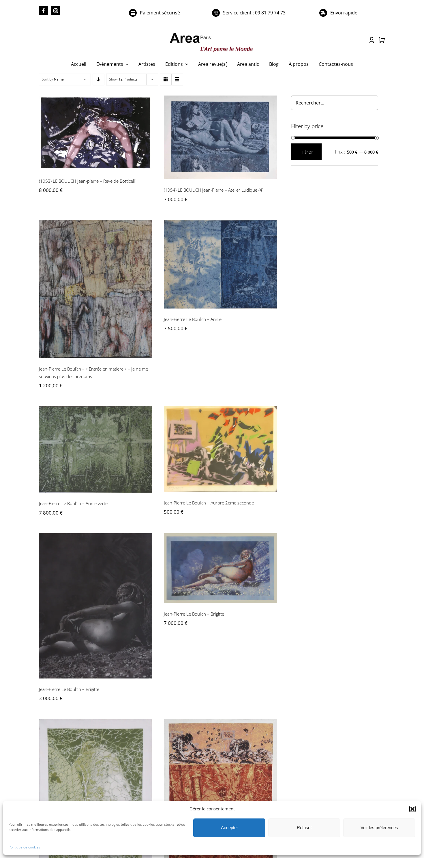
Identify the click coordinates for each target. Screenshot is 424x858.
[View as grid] (165, 79)
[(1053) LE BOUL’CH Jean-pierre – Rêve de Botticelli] (95, 133)
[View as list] (177, 79)
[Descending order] (98, 79)
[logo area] (212, 33)
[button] (412, 809)
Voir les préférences (379, 827)
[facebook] (43, 10)
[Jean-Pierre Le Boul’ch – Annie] (220, 264)
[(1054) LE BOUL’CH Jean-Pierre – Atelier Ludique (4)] (220, 137)
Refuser (304, 827)
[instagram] (55, 10)
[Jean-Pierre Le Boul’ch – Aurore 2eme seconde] (220, 449)
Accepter (229, 827)
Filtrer (306, 152)
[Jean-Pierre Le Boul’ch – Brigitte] (95, 605)
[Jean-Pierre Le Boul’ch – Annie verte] (95, 449)
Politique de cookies (24, 847)
